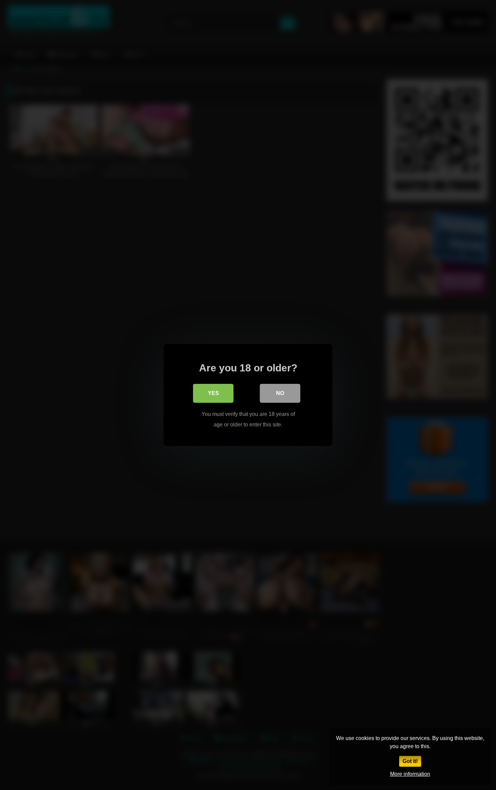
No (280, 393)
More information (410, 774)
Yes (213, 393)
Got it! (410, 761)
